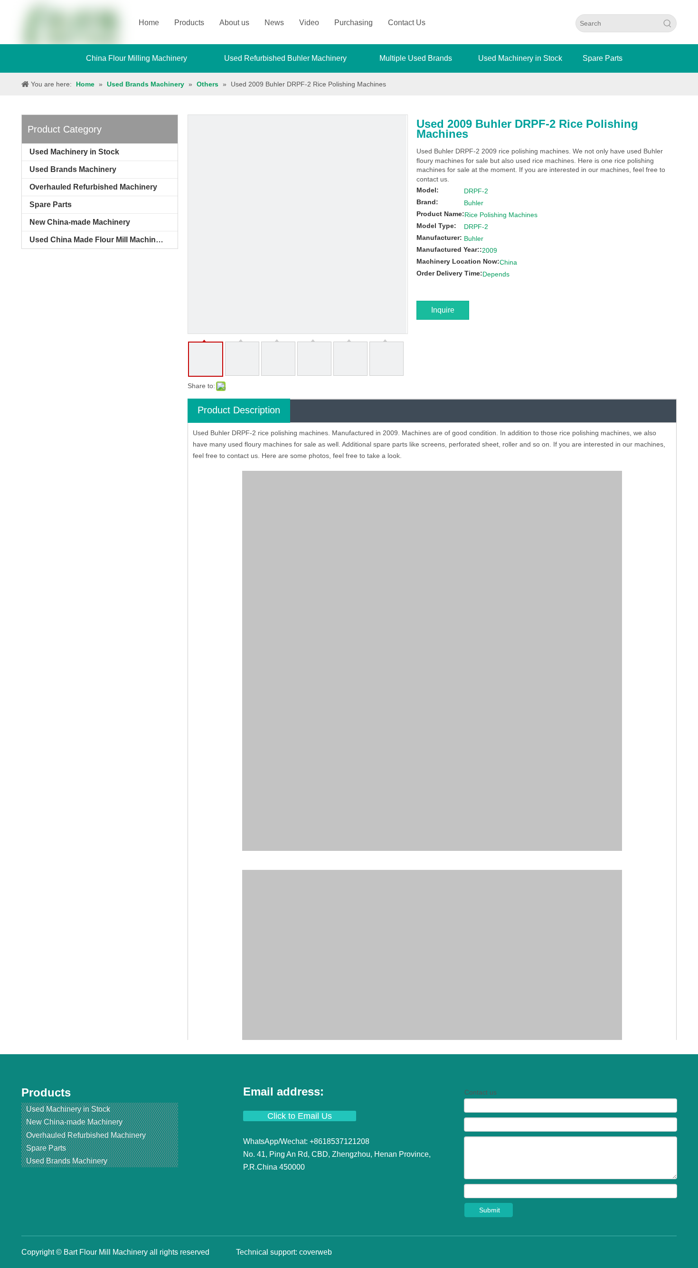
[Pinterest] (336, 1185)
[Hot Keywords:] (667, 23)
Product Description (239, 410)
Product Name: (440, 214)
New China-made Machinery (79, 222)
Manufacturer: (439, 237)
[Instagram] (320, 1185)
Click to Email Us (299, 1116)
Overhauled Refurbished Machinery (93, 187)
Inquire (442, 310)
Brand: (427, 202)
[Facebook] (251, 1185)
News (274, 23)
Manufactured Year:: (449, 249)
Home (149, 23)
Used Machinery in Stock (74, 152)
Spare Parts (50, 204)
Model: (427, 190)
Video (309, 23)
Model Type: (436, 225)
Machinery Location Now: (458, 261)
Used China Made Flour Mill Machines (96, 240)
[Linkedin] (268, 1185)
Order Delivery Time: (449, 273)
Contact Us (406, 23)
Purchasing (353, 23)
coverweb (315, 1252)
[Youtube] (302, 1185)
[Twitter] (285, 1185)
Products (189, 23)
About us (234, 23)
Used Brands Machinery (72, 169)
